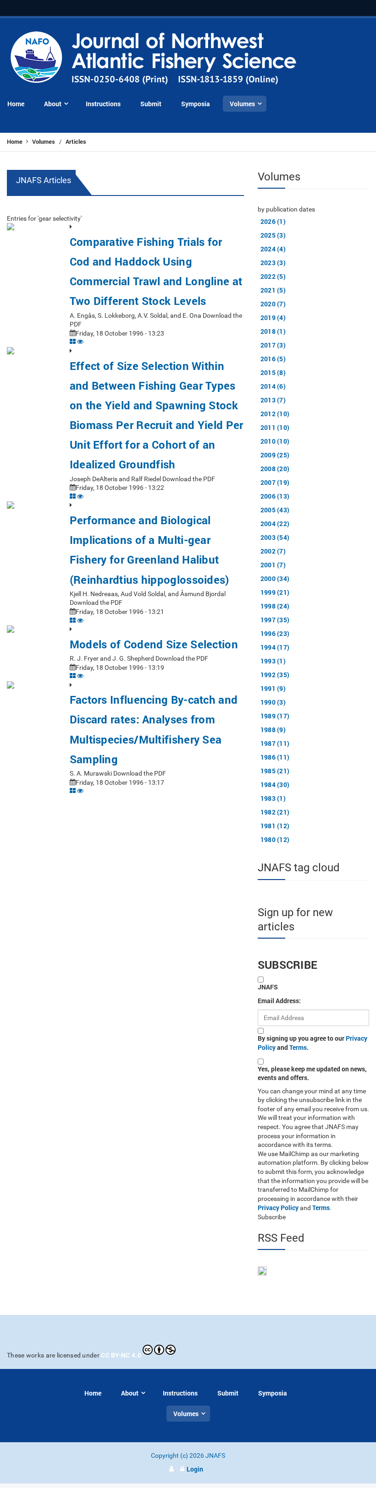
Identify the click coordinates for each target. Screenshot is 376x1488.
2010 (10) (275, 441)
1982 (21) (275, 812)
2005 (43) (275, 509)
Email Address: (279, 1000)
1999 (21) (275, 592)
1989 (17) (275, 715)
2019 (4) (273, 317)
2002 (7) (273, 551)
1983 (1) (273, 798)
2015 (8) (273, 372)
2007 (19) (275, 482)
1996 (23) (275, 633)
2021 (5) (273, 290)
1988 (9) (273, 729)
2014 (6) (273, 386)
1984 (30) (275, 784)
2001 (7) (273, 564)
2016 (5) (273, 358)
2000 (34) (275, 578)
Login (195, 1469)
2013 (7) (273, 400)
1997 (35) (275, 619)
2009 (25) (275, 455)
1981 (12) (275, 825)
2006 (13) (275, 496)
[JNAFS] (153, 58)
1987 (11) (275, 743)
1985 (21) (275, 770)
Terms (298, 1047)
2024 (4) (273, 248)
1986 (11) (275, 757)
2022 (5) (273, 276)
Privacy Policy (278, 1207)
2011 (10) (275, 427)
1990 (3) (273, 702)
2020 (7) (273, 303)
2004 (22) (275, 523)
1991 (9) (273, 688)
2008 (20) (275, 468)
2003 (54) (275, 537)
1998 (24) (275, 606)
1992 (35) (275, 674)
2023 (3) (273, 262)
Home (15, 141)
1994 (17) (275, 647)
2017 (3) (273, 345)
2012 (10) (275, 413)
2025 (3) (273, 235)
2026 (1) (273, 221)
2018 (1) (273, 331)
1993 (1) (273, 661)
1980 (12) (275, 839)
